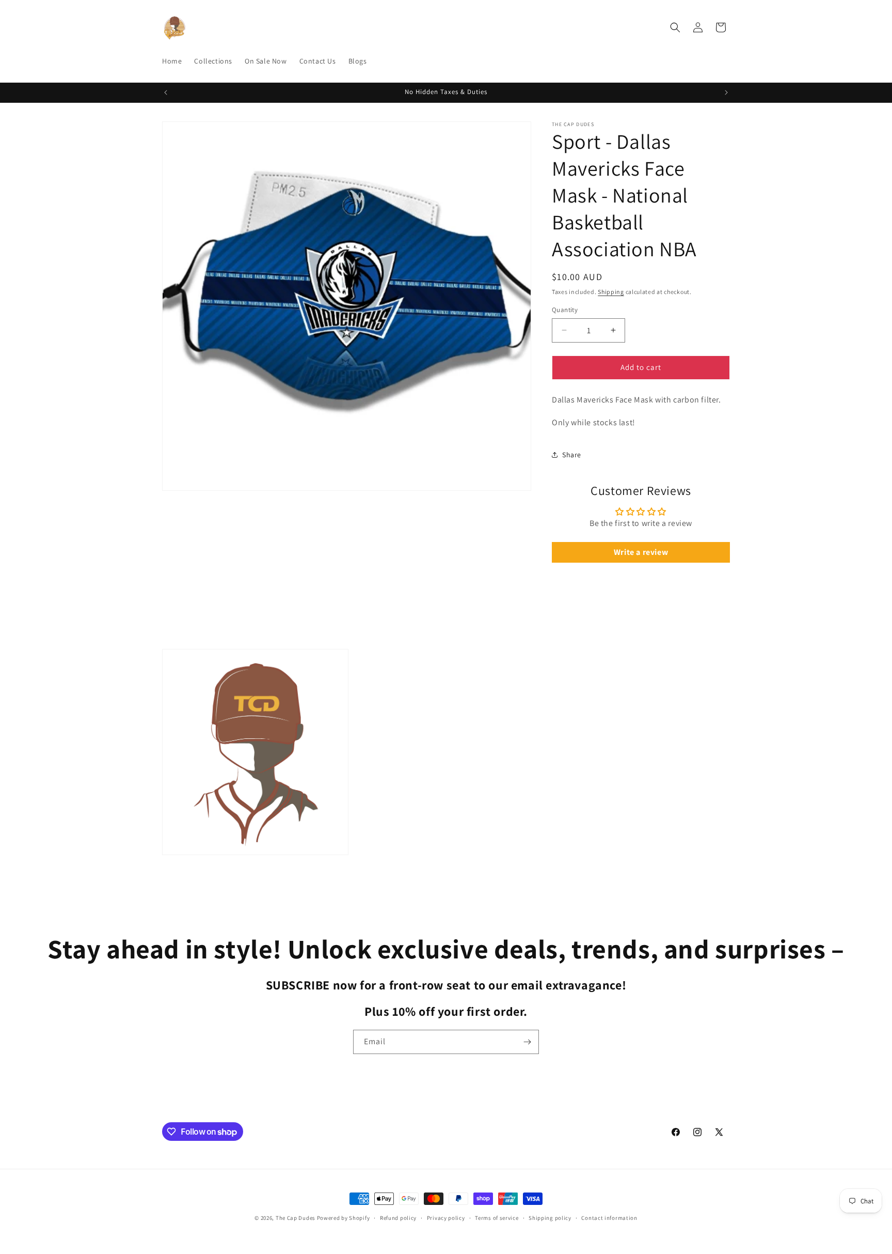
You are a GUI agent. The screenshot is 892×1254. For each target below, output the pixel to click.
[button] (675, 27)
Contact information (609, 1217)
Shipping (611, 292)
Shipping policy (550, 1217)
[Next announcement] (726, 92)
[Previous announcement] (165, 92)
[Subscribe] (527, 1042)
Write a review (641, 552)
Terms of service (496, 1217)
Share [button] (571, 454)
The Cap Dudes (295, 1217)
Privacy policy (446, 1217)
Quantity (565, 309)
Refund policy (398, 1217)
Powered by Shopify (343, 1217)
